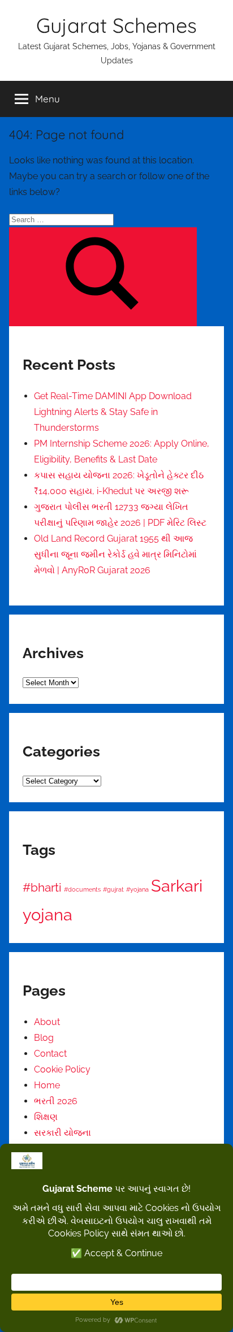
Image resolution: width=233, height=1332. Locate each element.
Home (47, 1085)
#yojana (137, 889)
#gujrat (113, 889)
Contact (50, 1053)
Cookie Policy (62, 1069)
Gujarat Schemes (116, 25)
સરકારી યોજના (62, 1132)
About (47, 1022)
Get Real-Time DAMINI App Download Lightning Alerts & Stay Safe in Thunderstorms (113, 412)
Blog (44, 1037)
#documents (82, 889)
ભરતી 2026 (55, 1101)
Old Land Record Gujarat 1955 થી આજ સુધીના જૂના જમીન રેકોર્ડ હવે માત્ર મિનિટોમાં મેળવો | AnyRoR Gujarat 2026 (115, 554)
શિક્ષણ (46, 1117)
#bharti (42, 887)
